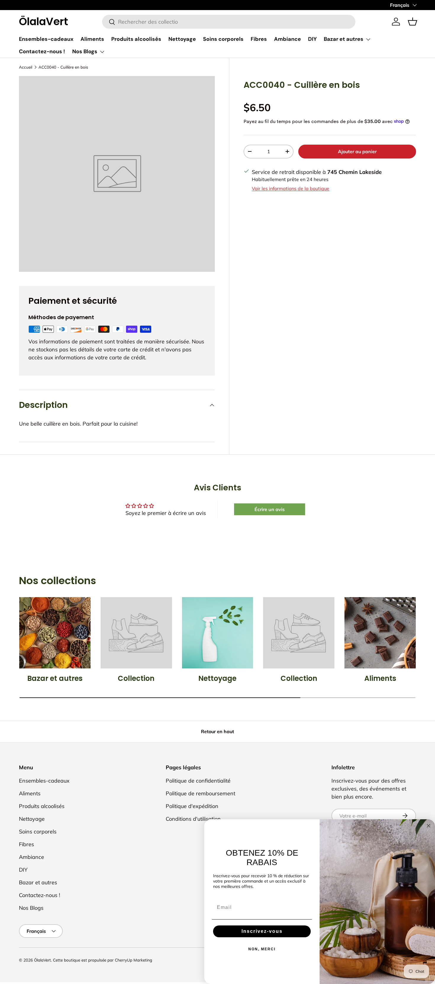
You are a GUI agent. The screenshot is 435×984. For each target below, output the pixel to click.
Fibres (259, 39)
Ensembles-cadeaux (46, 39)
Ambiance (287, 39)
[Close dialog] (428, 825)
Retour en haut (217, 731)
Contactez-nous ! (42, 51)
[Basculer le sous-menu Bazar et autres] (368, 39)
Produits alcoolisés (136, 39)
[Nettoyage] (217, 632)
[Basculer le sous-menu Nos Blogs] (102, 51)
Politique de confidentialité (198, 780)
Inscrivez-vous (262, 931)
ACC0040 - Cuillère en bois (63, 67)
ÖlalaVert (42, 959)
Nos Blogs (84, 51)
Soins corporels (223, 39)
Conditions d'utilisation (193, 818)
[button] (412, 21)
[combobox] (228, 22)
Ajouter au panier (357, 151)
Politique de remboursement (200, 793)
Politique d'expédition (192, 806)
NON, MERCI (262, 949)
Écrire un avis (269, 509)
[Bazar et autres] (55, 632)
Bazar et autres (343, 39)
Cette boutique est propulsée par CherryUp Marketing (102, 959)
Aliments (92, 39)
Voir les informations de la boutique (290, 188)
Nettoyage (182, 39)
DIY (312, 39)
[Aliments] (380, 632)
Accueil (25, 67)
